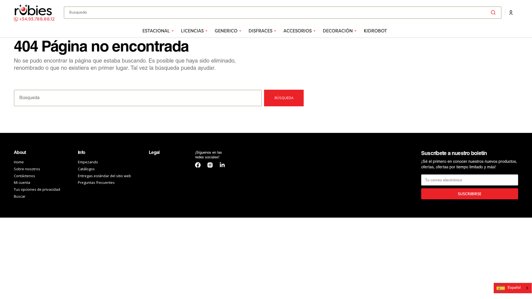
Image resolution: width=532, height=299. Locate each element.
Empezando (88, 162)
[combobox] (283, 12)
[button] (511, 12)
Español (514, 288)
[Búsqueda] (494, 12)
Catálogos (86, 168)
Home (19, 162)
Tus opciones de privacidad (37, 189)
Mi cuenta (22, 182)
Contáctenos (24, 175)
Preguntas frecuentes (96, 182)
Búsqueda (284, 97)
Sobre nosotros (27, 168)
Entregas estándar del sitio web (104, 175)
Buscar (19, 196)
